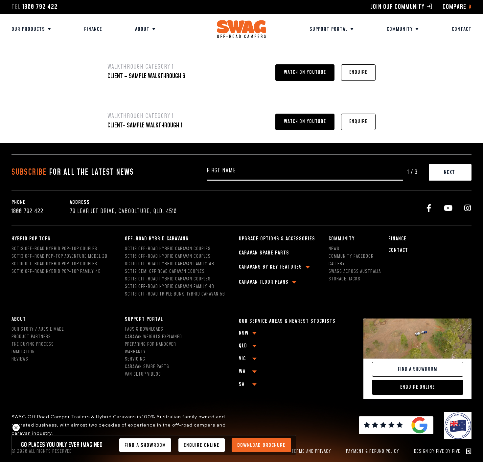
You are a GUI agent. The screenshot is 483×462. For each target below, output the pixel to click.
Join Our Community (398, 7)
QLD (243, 345)
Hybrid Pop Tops (31, 238)
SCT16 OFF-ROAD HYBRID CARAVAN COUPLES (168, 256)
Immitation (23, 352)
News (334, 249)
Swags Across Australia (355, 271)
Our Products (28, 29)
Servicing (135, 359)
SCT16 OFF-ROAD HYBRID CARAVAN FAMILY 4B (169, 264)
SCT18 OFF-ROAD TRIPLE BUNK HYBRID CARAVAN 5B (175, 294)
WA (242, 371)
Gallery (337, 264)
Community (400, 29)
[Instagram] (468, 208)
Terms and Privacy (311, 451)
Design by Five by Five (437, 451)
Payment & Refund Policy (372, 451)
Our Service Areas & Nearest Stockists (287, 321)
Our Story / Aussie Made (38, 329)
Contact (462, 29)
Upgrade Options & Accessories (277, 238)
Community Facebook (351, 256)
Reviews (20, 359)
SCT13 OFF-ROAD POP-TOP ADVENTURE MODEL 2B (59, 256)
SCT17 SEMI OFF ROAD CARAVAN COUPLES (165, 271)
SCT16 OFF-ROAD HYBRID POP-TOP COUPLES (54, 264)
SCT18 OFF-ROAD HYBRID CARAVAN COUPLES (168, 279)
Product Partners (31, 337)
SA (241, 384)
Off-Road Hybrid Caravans (157, 238)
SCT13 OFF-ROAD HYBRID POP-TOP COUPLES (54, 249)
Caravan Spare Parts (147, 366)
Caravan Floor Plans (263, 282)
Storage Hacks (344, 279)
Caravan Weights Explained (153, 337)
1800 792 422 (27, 211)
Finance (93, 29)
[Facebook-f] (429, 208)
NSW (244, 333)
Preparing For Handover (150, 344)
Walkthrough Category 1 (140, 67)
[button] (304, 72)
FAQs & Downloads (144, 329)
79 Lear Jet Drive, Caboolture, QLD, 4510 (123, 211)
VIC (242, 358)
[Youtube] (448, 208)
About (142, 29)
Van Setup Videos (143, 374)
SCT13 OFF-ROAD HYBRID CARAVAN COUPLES (168, 249)
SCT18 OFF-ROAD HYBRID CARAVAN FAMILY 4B (169, 286)
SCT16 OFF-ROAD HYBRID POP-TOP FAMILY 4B (56, 271)
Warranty (135, 352)
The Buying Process (33, 344)
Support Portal (144, 319)
